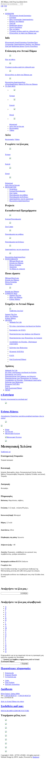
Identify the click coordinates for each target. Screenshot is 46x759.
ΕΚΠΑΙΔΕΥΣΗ (10, 187)
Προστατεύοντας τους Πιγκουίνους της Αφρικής (25, 338)
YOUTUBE (25, 711)
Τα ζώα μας (9, 431)
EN (5, 6)
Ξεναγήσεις (13, 189)
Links (7, 680)
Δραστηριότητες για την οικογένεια (21, 199)
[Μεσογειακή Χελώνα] (13, 437)
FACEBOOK (16, 711)
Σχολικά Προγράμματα (17, 191)
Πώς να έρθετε (14, 29)
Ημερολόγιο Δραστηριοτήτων (19, 201)
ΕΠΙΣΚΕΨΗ (9, 14)
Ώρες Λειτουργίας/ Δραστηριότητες (21, 19)
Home (7, 430)
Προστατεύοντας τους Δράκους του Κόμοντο (24, 334)
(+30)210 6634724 (24, 696)
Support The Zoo (15, 295)
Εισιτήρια (12, 17)
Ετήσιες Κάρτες (18, 84)
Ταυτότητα (13, 267)
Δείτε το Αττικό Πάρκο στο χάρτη (12, 701)
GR (2, 6)
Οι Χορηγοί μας (10, 677)
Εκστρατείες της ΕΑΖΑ (17, 330)
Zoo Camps (13, 193)
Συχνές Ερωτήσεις (15, 27)
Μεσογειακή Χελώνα (12, 433)
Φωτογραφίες (14, 128)
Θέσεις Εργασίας (15, 265)
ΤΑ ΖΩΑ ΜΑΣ (10, 86)
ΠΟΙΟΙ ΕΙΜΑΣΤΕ (11, 259)
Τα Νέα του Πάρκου (31, 84)
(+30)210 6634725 (10, 696)
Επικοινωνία (9, 673)
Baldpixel (36, 757)
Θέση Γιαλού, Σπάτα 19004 (10, 694)
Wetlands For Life (15, 322)
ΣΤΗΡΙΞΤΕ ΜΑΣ (11, 293)
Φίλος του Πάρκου (15, 297)
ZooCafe (12, 23)
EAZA (11, 355)
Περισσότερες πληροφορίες (16, 668)
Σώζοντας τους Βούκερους (18, 348)
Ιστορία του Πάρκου (16, 263)
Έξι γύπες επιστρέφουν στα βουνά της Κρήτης (25, 326)
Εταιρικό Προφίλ (11, 675)
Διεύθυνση (6, 689)
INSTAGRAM (6, 711)
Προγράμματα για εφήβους (18, 195)
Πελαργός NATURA (16, 352)
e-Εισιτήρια (9, 84)
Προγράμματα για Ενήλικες (18, 197)
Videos (11, 130)
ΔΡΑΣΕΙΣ (8, 320)
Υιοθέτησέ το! (6, 452)
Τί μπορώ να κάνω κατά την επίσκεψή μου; (24, 31)
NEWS (7, 390)
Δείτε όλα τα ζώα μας (16, 126)
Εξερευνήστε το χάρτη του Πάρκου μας (22, 33)
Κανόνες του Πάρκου (16, 21)
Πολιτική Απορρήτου (12, 684)
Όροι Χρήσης (9, 682)
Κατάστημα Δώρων (16, 25)
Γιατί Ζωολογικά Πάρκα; (17, 359)
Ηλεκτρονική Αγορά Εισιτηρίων (20, 16)
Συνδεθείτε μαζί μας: (12, 706)
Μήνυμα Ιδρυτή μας (16, 261)
